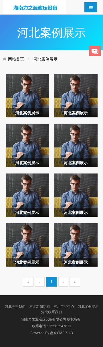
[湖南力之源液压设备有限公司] (34, 6)
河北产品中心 (64, 306)
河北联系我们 (51, 311)
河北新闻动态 (39, 306)
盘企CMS (51, 332)
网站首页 (16, 59)
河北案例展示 (45, 59)
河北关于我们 (15, 306)
